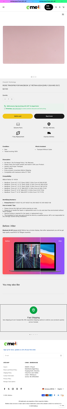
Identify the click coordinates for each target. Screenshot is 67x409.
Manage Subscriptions (9, 381)
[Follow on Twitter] (9, 389)
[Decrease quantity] (5, 99)
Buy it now (49, 116)
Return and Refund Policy (10, 370)
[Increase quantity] (11, 99)
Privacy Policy (7, 378)
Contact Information (8, 375)
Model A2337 (17, 230)
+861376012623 (16, 108)
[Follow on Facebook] (4, 389)
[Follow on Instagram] (13, 389)
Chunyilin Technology (9, 82)
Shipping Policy (7, 372)
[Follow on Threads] (17, 389)
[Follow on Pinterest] (21, 389)
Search (5, 367)
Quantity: (5, 95)
